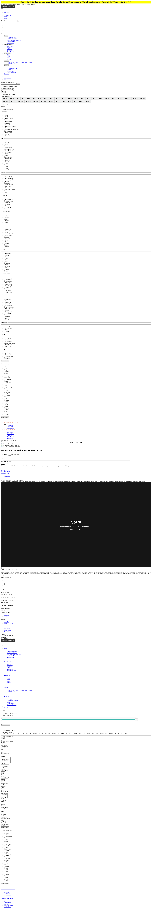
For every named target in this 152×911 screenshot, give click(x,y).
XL (82, 101)
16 (64, 99)
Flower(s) (7, 238)
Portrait (7, 310)
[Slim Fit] (4, 811)
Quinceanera (8, 132)
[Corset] (5, 762)
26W (21, 101)
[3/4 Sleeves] (5, 816)
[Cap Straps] (5, 821)
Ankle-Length (8, 278)
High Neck (8, 302)
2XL (88, 101)
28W (29, 101)
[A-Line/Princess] (4, 807)
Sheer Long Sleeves (10, 343)
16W (128, 99)
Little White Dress (9, 150)
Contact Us (6, 615)
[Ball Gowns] (5, 751)
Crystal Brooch (9, 234)
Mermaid (7, 330)
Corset (7, 181)
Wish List (6, 12)
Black (6, 409)
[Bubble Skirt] (5, 758)
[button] (6, 36)
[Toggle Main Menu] (1, 33)
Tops (6, 166)
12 (52, 99)
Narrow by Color (7, 364)
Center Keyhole (9, 180)
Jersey (6, 258)
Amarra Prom (10, 434)
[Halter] (5, 801)
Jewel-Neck (8, 304)
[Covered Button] (5, 765)
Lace (6, 242)
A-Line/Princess (9, 326)
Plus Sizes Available (10, 189)
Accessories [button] (7, 675)
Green (7, 371)
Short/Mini (8, 287)
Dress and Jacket (9, 146)
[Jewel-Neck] (5, 804)
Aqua (6, 374)
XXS (51, 101)
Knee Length (8, 286)
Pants (6, 155)
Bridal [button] (5, 648)
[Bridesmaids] (7, 745)
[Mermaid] (4, 810)
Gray (6, 411)
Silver (6, 412)
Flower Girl (8, 124)
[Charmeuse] (3, 786)
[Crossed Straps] (5, 766)
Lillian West (10, 426)
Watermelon (8, 395)
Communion (8, 121)
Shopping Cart (7, 15)
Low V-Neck (8, 305)
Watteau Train (8, 292)
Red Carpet (8, 134)
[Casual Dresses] (7, 746)
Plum (6, 397)
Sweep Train (8, 289)
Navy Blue (8, 382)
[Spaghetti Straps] (5, 824)
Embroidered (8, 235)
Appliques (8, 229)
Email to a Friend (5, 473)
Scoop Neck (8, 313)
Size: (2, 461)
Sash (6, 245)
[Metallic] (3, 773)
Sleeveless (8, 346)
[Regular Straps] (5, 823)
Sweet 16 (7, 136)
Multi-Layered (9, 184)
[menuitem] (77, 12)
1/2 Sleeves (8, 338)
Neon (6, 219)
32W (44, 101)
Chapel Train (8, 281)
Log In (5, 18)
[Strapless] (5, 825)
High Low (8, 183)
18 (71, 99)
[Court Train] (4, 797)
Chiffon (7, 255)
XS (59, 101)
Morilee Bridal (10, 428)
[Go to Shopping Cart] (1, 8)
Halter (6, 300)
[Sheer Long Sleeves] (5, 818)
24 (89, 99)
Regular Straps (9, 355)
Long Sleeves (8, 341)
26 (95, 99)
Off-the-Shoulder (9, 307)
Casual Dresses (9, 118)
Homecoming (8, 128)
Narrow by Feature (8, 109)
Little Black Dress (9, 149)
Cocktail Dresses (9, 120)
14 (58, 99)
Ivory (6, 403)
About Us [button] (6, 696)
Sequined (7, 266)
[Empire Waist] (4, 808)
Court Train (8, 282)
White (6, 414)
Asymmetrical (8, 279)
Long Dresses (8, 152)
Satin (6, 264)
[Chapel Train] (4, 796)
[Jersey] (3, 790)
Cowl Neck (8, 299)
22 (83, 99)
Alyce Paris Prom (11, 436)
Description (7, 476)
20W (143, 99)
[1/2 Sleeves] (5, 814)
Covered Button (9, 199)
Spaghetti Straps (9, 356)
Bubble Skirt (8, 176)
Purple (7, 384)
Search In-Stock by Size (9, 94)
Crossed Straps (9, 201)
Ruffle (7, 243)
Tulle (6, 271)
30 (108, 99)
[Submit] (18, 21)
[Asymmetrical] (4, 794)
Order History (7, 630)
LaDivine (9, 435)
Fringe (7, 240)
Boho (6, 144)
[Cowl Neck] (5, 800)
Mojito (7, 368)
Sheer (6, 205)
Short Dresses (8, 162)
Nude (6, 405)
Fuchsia (7, 393)
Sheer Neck (8, 315)
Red (6, 398)
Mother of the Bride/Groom (12, 129)
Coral (6, 401)
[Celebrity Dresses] (5, 759)
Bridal (6, 115)
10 (46, 99)
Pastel (6, 222)
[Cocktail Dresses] (7, 748)
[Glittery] (3, 772)
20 (77, 99)
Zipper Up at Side (9, 209)
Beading (7, 230)
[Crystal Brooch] (4, 783)
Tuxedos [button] (6, 687)
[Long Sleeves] (5, 817)
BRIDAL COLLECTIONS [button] (8, 889)
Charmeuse (8, 253)
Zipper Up (8, 207)
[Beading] (4, 780)
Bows (6, 232)
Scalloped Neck (9, 312)
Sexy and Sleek (9, 158)
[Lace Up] (5, 768)
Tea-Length (8, 290)
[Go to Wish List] (2, 8)
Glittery (7, 216)
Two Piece (8, 169)
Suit (6, 165)
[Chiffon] (3, 787)
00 (13, 99)
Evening (7, 123)
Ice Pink (7, 389)
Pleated (7, 188)
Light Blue (8, 378)
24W (14, 101)
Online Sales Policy (5, 471)
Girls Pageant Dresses (10, 126)
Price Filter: (6, 88)
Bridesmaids (8, 117)
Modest (7, 154)
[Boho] (5, 752)
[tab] (77, 425)
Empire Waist (8, 328)
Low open (8, 204)
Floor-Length (8, 284)
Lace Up (7, 202)
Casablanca (10, 425)
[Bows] (4, 782)
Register (6, 16)
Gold (6, 406)
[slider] (136, 719)
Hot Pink (7, 392)
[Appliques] (4, 779)
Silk (6, 268)
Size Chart (3, 470)
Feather (7, 237)
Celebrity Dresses (9, 178)
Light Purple (8, 387)
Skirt (6, 163)
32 (114, 99)
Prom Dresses (8, 131)
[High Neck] (5, 803)
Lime (6, 373)
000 (6, 99)
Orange (7, 400)
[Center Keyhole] (5, 760)
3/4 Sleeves (8, 340)
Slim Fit (7, 331)
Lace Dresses (8, 147)
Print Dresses (8, 157)
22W (6, 101)
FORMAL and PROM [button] (7, 898)
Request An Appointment (8, 6)
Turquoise (7, 376)
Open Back (8, 186)
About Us (6, 622)
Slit (6, 192)
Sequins (7, 246)
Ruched (7, 191)
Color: (2, 463)
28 (102, 99)
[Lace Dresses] (5, 755)
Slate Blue (8, 379)
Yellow (7, 367)
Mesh (6, 261)
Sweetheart (8, 318)
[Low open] (5, 769)
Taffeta (7, 269)
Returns (6, 616)
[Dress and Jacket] (5, 753)
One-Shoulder (8, 308)
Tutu (6, 168)
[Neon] (3, 775)
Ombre (7, 220)
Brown (7, 408)
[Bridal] (7, 744)
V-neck (7, 319)
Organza (7, 263)
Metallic (7, 217)
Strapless (7, 316)
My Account (7, 14)
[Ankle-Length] (4, 793)
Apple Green (8, 370)
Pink (6, 390)
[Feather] (3, 789)
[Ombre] (3, 776)
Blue (6, 381)
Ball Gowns (8, 143)
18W (136, 99)
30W (36, 101)
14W (120, 99)
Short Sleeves (8, 344)
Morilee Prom (10, 438)
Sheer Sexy (8, 160)
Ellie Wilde (10, 432)
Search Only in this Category (10, 86)
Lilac (6, 386)
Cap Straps (8, 353)
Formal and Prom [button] (8, 662)
